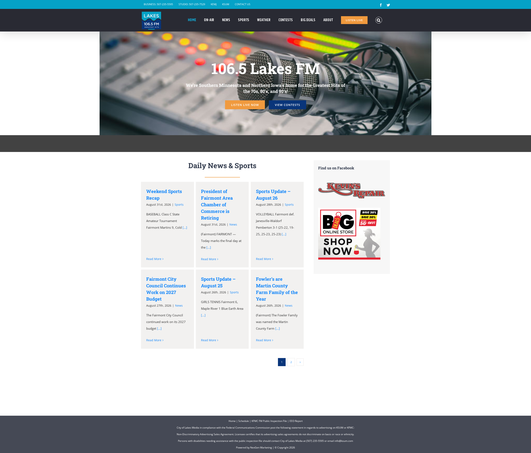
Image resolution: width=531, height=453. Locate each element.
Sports (179, 204)
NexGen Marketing (261, 447)
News (233, 224)
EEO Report (296, 421)
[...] (185, 227)
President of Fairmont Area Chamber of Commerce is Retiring (217, 204)
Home (232, 421)
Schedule (243, 421)
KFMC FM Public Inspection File (269, 421)
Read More (153, 259)
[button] (378, 20)
